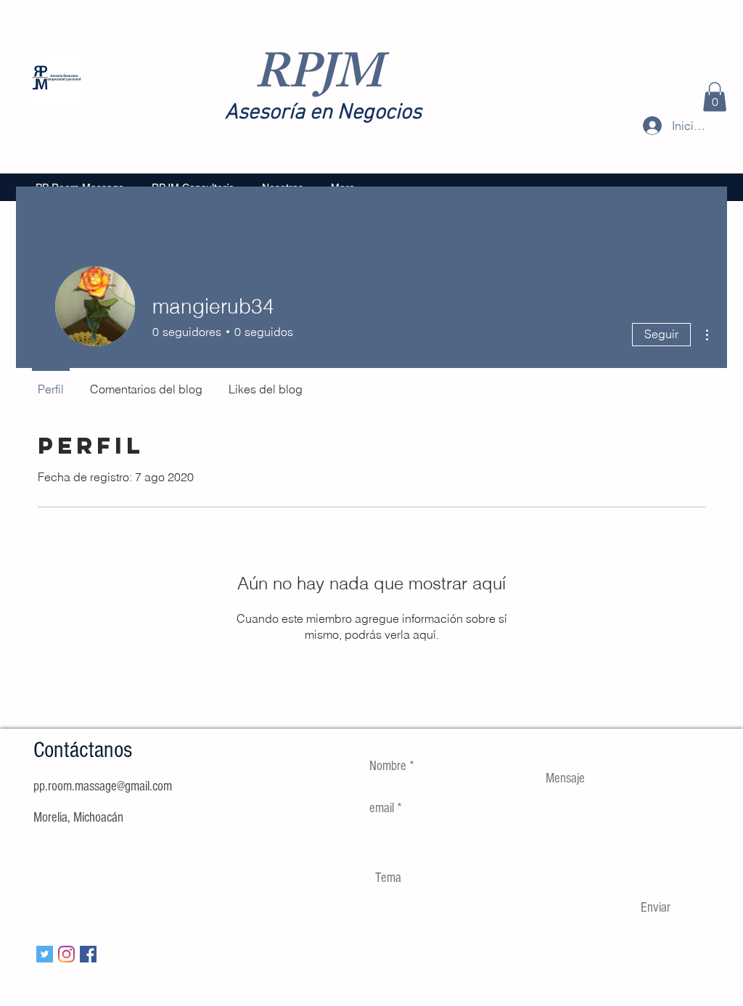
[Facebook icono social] (88, 954)
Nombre (387, 766)
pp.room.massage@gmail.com (102, 786)
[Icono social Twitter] (44, 954)
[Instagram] (66, 954)
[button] (714, 97)
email (381, 808)
